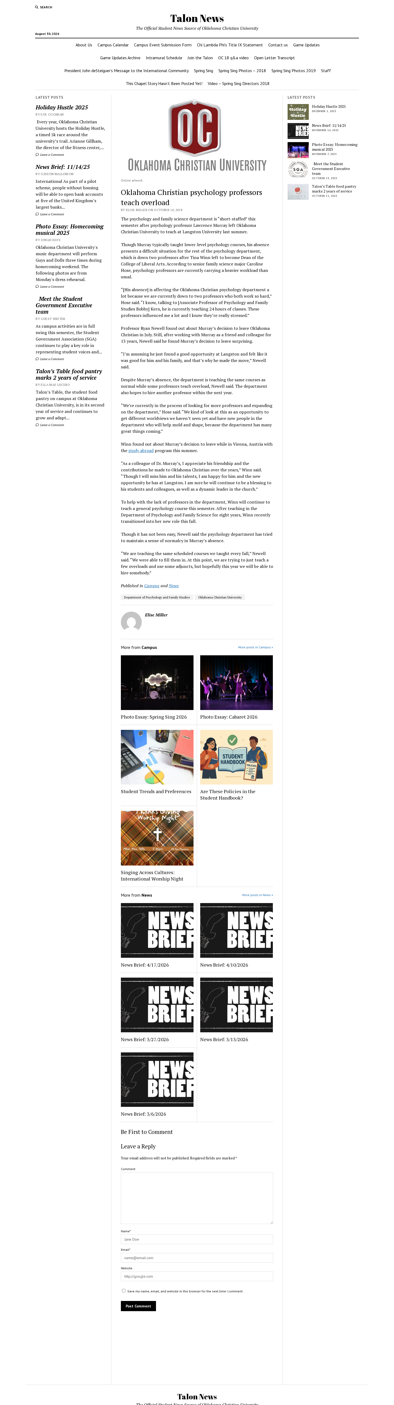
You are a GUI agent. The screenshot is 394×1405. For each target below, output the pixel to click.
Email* (125, 1250)
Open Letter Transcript (274, 57)
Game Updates (306, 44)
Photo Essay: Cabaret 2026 (229, 716)
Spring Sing (203, 70)
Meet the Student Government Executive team (64, 305)
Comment (128, 1169)
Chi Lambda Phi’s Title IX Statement (230, 44)
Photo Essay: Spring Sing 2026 (154, 716)
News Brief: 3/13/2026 (224, 1039)
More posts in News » (257, 895)
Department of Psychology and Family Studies (157, 597)
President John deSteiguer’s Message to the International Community (126, 70)
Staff (326, 70)
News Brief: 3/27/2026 (145, 1039)
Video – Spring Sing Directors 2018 (239, 83)
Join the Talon (200, 57)
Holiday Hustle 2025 (62, 107)
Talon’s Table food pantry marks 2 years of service (69, 374)
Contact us (278, 44)
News (174, 586)
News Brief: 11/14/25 (63, 167)
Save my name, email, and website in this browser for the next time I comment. (185, 1291)
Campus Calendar (113, 44)
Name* (126, 1231)
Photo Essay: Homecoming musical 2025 (69, 229)
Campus (151, 586)
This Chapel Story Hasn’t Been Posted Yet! (164, 83)
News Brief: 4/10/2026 (224, 965)
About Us (84, 44)
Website (126, 1268)
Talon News (197, 18)
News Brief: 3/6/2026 (143, 1114)
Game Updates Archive (120, 57)
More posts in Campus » (255, 647)
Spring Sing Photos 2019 (294, 70)
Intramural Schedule (164, 57)
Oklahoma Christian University (220, 597)
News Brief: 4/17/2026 (145, 965)
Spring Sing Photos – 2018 (242, 70)
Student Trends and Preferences (156, 791)
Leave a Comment (51, 155)
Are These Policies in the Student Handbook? (227, 794)
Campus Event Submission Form (163, 44)
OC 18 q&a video (233, 57)
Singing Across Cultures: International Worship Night (152, 875)
